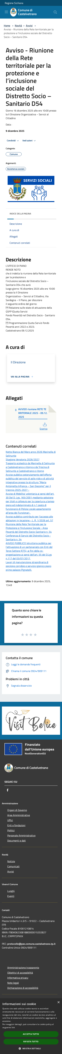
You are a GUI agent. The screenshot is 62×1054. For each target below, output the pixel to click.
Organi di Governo (17, 810)
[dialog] (31, 1026)
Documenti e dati (16, 840)
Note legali (13, 983)
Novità (18, 25)
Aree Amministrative (18, 815)
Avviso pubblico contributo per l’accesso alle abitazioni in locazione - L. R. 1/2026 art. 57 (29, 518)
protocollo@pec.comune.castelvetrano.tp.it (31, 944)
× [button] (58, 1002)
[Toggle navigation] (6, 12)
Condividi (11, 140)
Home (7, 25)
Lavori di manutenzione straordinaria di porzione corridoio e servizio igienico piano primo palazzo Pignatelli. (28, 566)
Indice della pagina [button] (20, 213)
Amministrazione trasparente (23, 967)
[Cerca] (55, 12)
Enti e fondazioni (16, 825)
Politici (11, 830)
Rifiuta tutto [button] (30, 1041)
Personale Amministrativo (21, 835)
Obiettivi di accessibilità (20, 973)
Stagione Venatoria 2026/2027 (22, 459)
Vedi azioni (27, 140)
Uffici (10, 820)
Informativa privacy (17, 978)
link (13, 1027)
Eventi (10, 896)
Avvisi (29, 25)
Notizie (11, 861)
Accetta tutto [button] (31, 1034)
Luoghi (11, 891)
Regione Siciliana (14, 3)
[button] (31, 1048)
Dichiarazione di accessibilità (22, 988)
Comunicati (13, 866)
